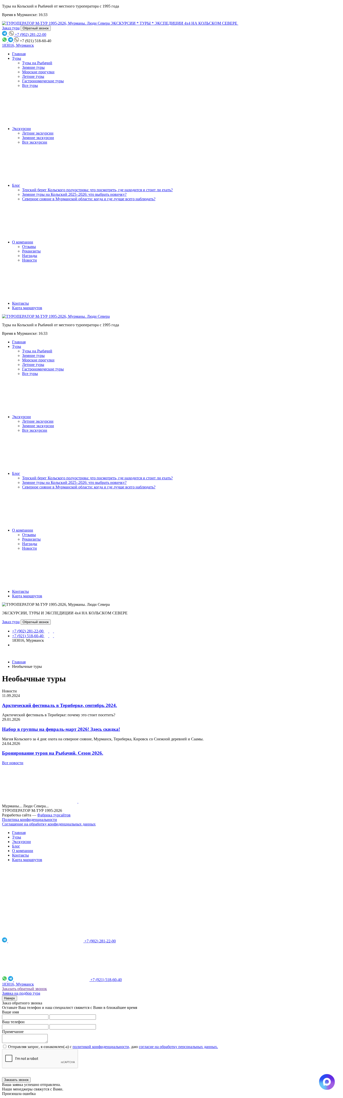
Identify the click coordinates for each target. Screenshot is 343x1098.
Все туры (30, 85)
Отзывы (29, 246)
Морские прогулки (38, 72)
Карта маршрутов (27, 308)
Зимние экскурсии (38, 138)
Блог (16, 185)
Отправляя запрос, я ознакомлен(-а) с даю (112, 1047)
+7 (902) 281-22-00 (28, 631)
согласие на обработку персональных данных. (178, 1047)
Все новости (12, 763)
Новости (29, 260)
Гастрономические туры (43, 81)
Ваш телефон (13, 1022)
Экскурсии (21, 128)
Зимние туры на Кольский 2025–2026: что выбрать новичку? (74, 194)
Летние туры (33, 76)
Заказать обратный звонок (24, 989)
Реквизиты (31, 251)
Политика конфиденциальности (29, 819)
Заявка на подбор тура (21, 993)
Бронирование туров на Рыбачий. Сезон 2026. (52, 753)
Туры (16, 58)
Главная (19, 54)
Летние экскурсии (37, 133)
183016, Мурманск (18, 45)
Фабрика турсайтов (54, 815)
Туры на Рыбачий (37, 63)
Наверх (9, 998)
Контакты (20, 303)
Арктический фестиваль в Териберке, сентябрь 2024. (59, 705)
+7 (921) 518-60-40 (28, 636)
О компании (22, 242)
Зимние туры (33, 67)
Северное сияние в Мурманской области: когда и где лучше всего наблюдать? (88, 199)
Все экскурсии (34, 142)
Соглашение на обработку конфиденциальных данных (49, 824)
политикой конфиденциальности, (101, 1047)
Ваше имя (10, 1012)
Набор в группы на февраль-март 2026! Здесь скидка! (61, 729)
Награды (29, 255)
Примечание (13, 1031)
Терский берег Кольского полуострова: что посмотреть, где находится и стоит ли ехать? (97, 190)
